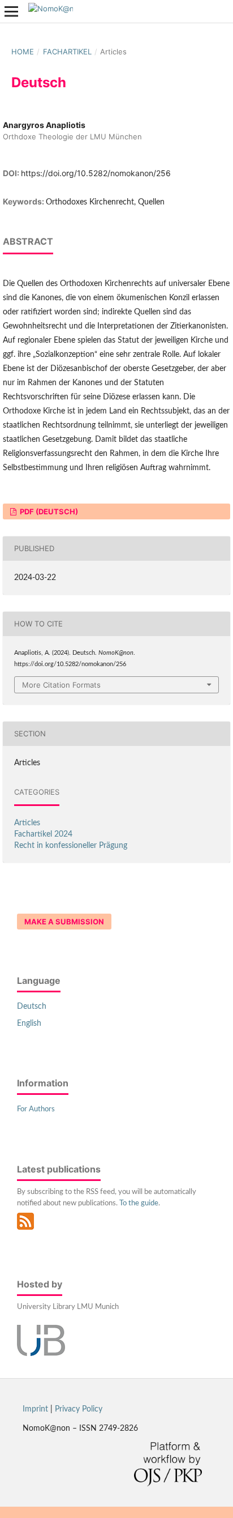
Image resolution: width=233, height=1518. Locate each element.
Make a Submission (64, 921)
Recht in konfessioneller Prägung (70, 846)
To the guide (138, 1203)
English (29, 1023)
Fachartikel (67, 51)
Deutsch (31, 1006)
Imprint (35, 1409)
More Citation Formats (61, 684)
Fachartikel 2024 (43, 834)
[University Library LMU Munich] (41, 1354)
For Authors (36, 1109)
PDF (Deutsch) (48, 511)
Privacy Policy (78, 1409)
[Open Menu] (11, 11)
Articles (27, 823)
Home (22, 51)
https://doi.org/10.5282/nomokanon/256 (96, 173)
